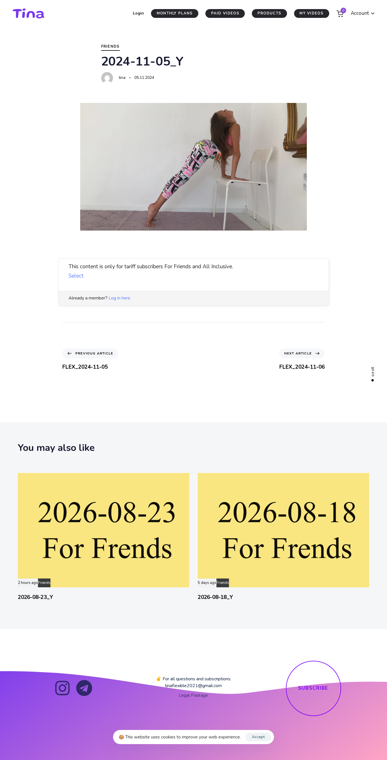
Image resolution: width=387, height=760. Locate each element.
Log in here (119, 298)
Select (76, 276)
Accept (258, 737)
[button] (363, 13)
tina (122, 77)
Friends (110, 46)
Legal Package (193, 695)
